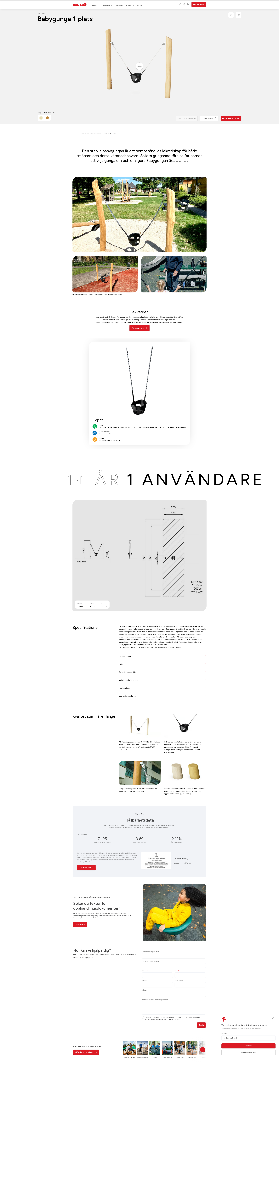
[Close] (273, 1018)
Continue (248, 1046)
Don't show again (248, 1052)
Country (224, 1034)
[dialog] (139, 595)
